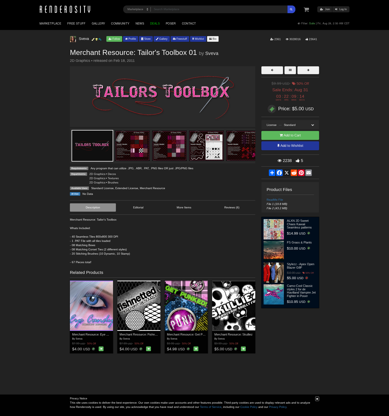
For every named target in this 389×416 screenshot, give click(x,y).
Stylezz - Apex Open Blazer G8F (300, 265)
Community (120, 23)
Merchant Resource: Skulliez (233, 334)
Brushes (113, 182)
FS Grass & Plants (299, 242)
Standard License (102, 188)
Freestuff (181, 38)
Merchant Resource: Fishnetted (140, 334)
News (140, 23)
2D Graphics (97, 174)
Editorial (138, 207)
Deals (155, 23)
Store (147, 38)
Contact (189, 23)
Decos (112, 174)
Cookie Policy (249, 406)
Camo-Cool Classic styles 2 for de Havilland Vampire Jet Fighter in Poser (301, 291)
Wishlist (199, 38)
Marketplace (50, 23)
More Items (184, 207)
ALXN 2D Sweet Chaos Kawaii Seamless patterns (299, 224)
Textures (113, 178)
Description (93, 207)
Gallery (98, 23)
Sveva (211, 53)
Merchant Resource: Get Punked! (189, 334)
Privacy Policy (277, 406)
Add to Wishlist (291, 146)
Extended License (126, 188)
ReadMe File (275, 199)
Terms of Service (210, 406)
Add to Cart (292, 135)
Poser (171, 23)
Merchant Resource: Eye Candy (93, 334)
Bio (214, 38)
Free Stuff (76, 23)
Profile (132, 38)
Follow (116, 38)
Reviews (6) (231, 207)
